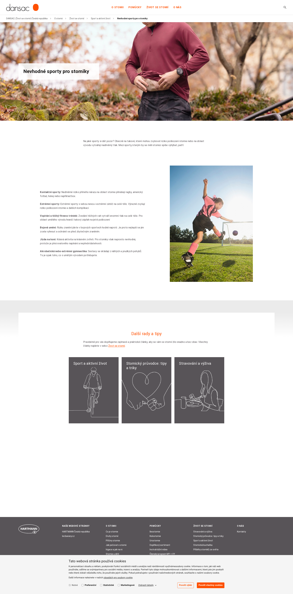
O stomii (118, 7)
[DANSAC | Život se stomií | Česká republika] (22, 7)
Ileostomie (155, 531)
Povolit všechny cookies (211, 585)
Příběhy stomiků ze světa (205, 549)
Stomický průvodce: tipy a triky (208, 536)
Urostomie (155, 540)
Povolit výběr (185, 585)
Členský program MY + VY (162, 554)
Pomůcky (135, 7)
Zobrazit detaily (146, 585)
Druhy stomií (112, 536)
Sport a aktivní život (100, 18)
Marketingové (128, 585)
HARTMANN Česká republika (76, 531)
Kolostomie (155, 536)
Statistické (108, 585)
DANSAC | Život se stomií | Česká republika (27, 18)
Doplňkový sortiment (160, 545)
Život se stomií (157, 7)
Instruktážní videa (158, 549)
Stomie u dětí (112, 554)
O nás (177, 7)
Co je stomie (112, 531)
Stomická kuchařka (202, 545)
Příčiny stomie (113, 540)
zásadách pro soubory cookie (118, 577)
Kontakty (241, 531)
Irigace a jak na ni (114, 549)
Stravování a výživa (202, 531)
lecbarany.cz (68, 536)
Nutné (75, 585)
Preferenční (90, 585)
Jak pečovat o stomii (116, 545)
